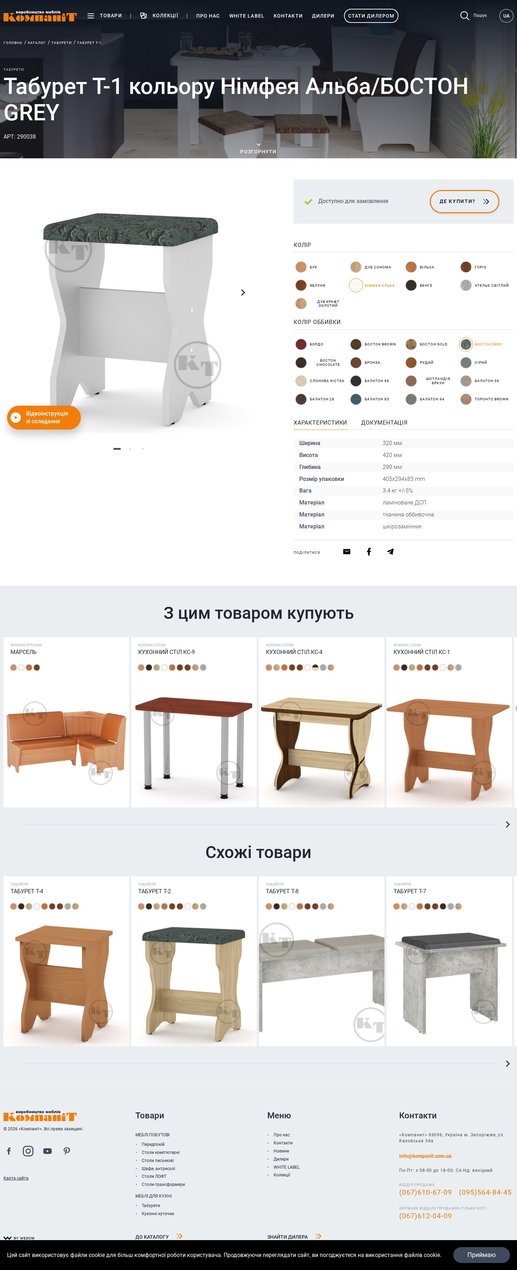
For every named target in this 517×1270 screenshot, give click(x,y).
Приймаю (481, 1254)
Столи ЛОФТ (154, 1176)
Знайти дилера (287, 1237)
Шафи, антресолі (158, 1168)
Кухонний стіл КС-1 (422, 652)
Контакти (283, 1143)
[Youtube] (47, 1152)
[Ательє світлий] (203, 668)
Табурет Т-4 (27, 891)
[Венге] (149, 668)
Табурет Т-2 (154, 891)
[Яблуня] (188, 668)
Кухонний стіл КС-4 (294, 652)
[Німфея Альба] (21, 668)
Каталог (37, 43)
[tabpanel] (130, 306)
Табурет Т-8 (282, 891)
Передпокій (153, 1144)
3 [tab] (143, 449)
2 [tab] (130, 449)
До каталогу (152, 1237)
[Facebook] (9, 1152)
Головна (13, 43)
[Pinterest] (67, 1152)
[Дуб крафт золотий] (195, 668)
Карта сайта (16, 1178)
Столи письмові (158, 1160)
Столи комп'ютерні (161, 1152)
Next (243, 292)
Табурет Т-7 (410, 891)
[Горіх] (37, 668)
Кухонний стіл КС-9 (166, 652)
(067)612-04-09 (425, 1216)
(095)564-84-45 (485, 1192)
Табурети (61, 43)
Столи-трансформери (163, 1184)
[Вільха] (29, 668)
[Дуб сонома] (157, 668)
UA (506, 16)
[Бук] (14, 668)
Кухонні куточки (158, 1213)
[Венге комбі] (315, 668)
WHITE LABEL (287, 1167)
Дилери (281, 1159)
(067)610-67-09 (425, 1192)
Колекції (282, 1175)
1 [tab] (117, 449)
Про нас (282, 1134)
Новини (281, 1151)
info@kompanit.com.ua (425, 1156)
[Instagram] (28, 1152)
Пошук (480, 15)
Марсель (24, 652)
